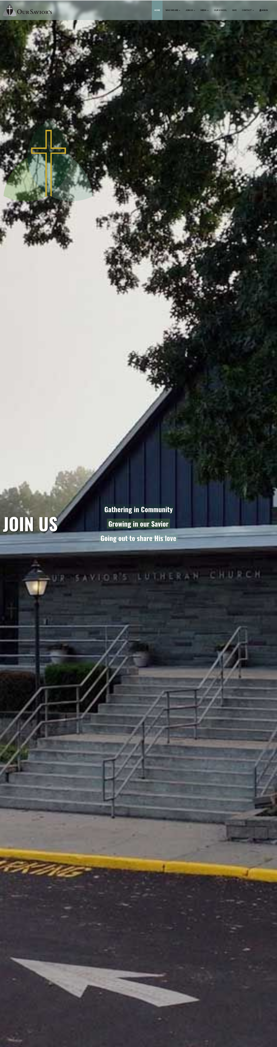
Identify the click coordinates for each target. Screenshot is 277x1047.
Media (203, 10)
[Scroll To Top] (271, 1043)
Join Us (189, 10)
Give (234, 10)
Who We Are (171, 10)
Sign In (264, 10)
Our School (220, 10)
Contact (247, 10)
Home (157, 10)
